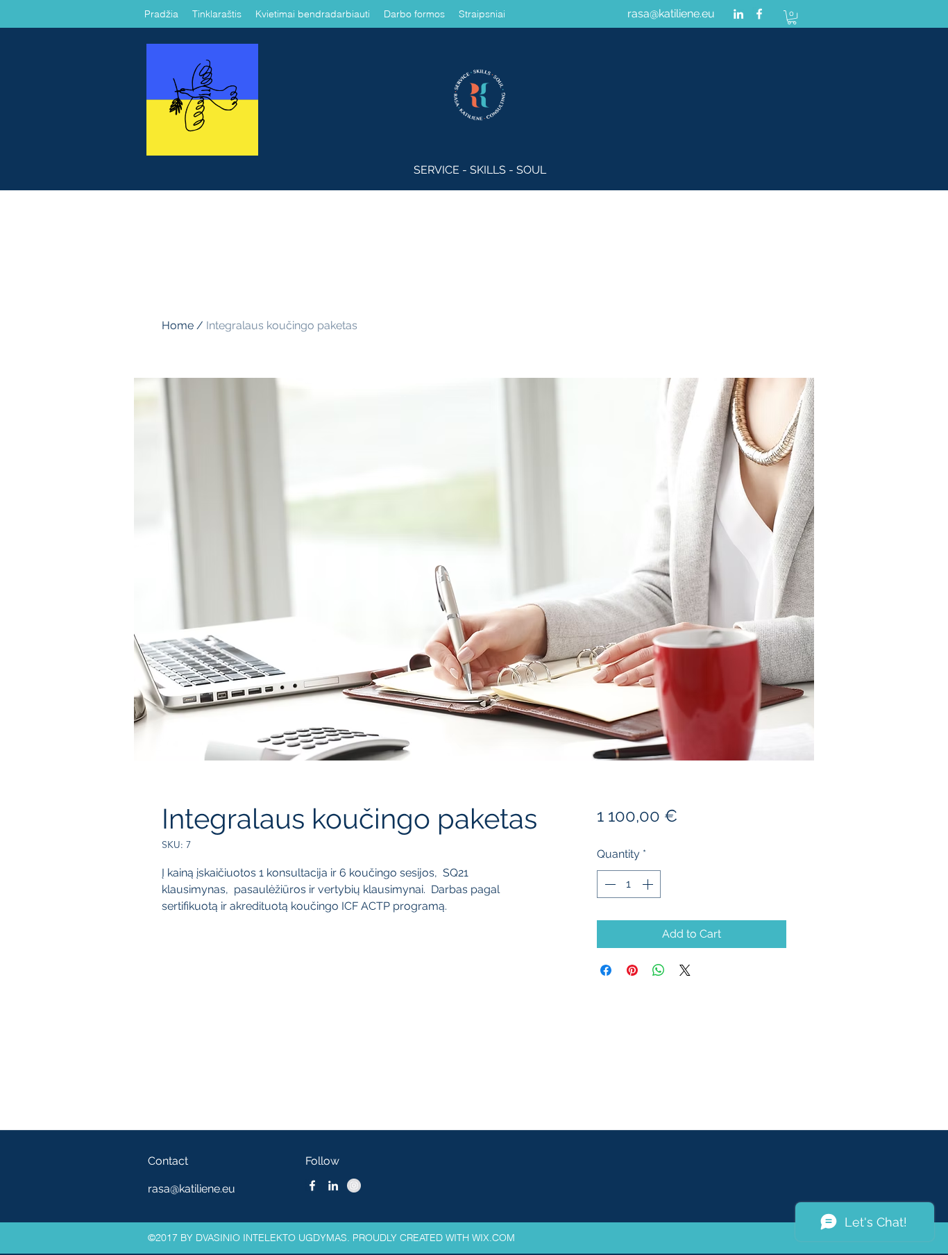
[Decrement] (608, 884)
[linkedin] (738, 14)
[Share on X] (685, 970)
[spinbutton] (628, 884)
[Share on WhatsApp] (658, 970)
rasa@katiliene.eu (671, 13)
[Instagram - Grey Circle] (354, 1185)
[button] (792, 17)
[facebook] (759, 14)
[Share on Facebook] (606, 970)
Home (178, 325)
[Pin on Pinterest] (632, 970)
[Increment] (649, 884)
